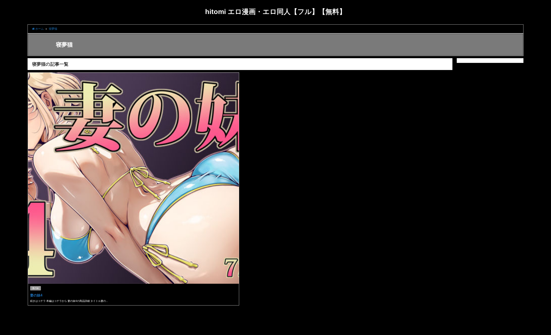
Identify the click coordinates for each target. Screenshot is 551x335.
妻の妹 (35, 288)
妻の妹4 (36, 295)
